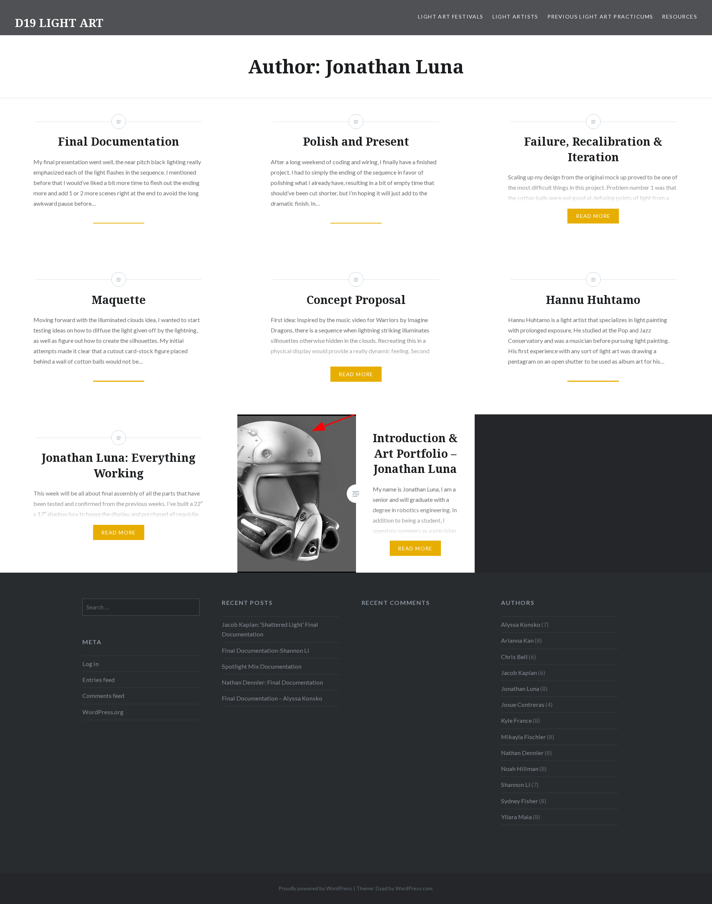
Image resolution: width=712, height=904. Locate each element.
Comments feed (103, 695)
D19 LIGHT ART (59, 22)
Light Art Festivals (451, 16)
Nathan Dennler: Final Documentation (272, 682)
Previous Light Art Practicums (600, 16)
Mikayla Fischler (523, 736)
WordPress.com (413, 888)
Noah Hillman (519, 768)
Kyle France (516, 720)
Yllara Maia (516, 816)
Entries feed (98, 679)
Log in (90, 663)
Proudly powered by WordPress (315, 888)
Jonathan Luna (520, 688)
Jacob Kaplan (519, 672)
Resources (679, 16)
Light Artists (515, 16)
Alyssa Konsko (520, 624)
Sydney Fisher (519, 800)
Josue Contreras (522, 704)
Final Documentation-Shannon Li (265, 650)
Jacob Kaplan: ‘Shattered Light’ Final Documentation (270, 629)
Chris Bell (514, 656)
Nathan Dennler (522, 752)
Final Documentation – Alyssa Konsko (272, 698)
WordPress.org (102, 711)
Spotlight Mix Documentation (261, 666)
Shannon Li (515, 784)
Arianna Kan (517, 640)
